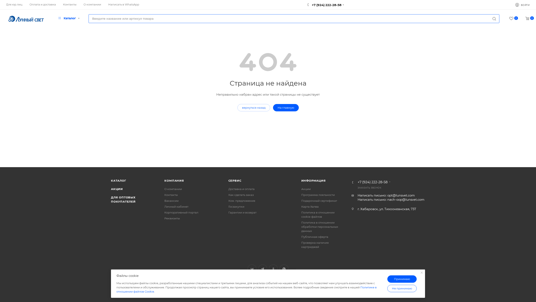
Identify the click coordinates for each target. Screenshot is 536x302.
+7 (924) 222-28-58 (326, 5)
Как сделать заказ (241, 195)
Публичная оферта (314, 236)
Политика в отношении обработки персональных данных (319, 227)
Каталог (118, 180)
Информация (313, 180)
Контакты (171, 195)
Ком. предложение (241, 200)
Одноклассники (273, 268)
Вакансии (171, 200)
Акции (117, 189)
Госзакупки (236, 206)
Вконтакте (251, 268)
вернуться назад (253, 107)
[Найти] (494, 18)
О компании (173, 189)
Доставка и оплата (241, 189)
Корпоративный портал (181, 212)
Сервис (234, 180)
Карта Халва (310, 206)
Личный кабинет (176, 206)
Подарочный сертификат (319, 200)
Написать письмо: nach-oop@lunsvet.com (391, 200)
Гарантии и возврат (242, 212)
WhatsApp (284, 268)
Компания (174, 180)
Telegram (262, 268)
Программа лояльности (318, 195)
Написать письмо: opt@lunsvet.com (386, 195)
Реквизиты (172, 218)
